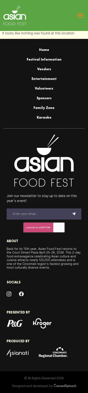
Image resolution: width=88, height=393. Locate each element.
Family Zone (44, 108)
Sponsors (44, 98)
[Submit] (73, 214)
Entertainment (44, 78)
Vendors (44, 69)
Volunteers (44, 88)
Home (44, 49)
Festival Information (44, 59)
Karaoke (44, 117)
